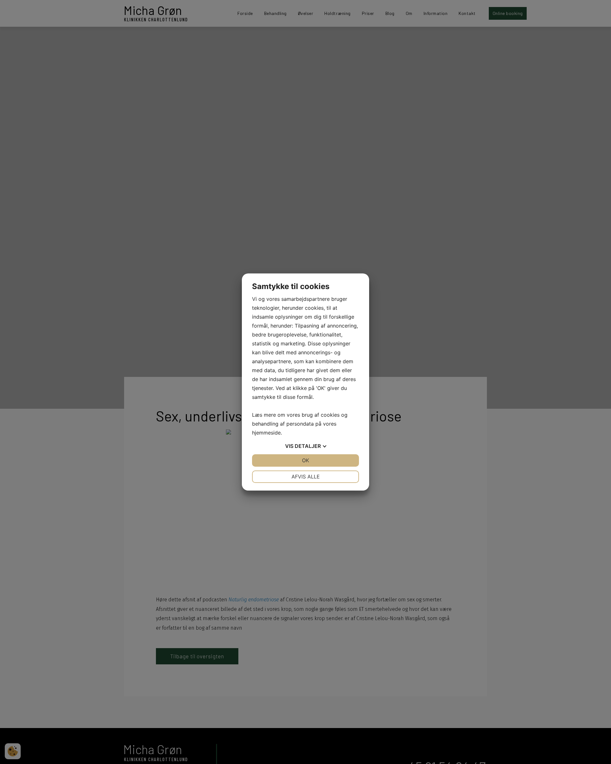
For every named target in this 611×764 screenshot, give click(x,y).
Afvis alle (305, 476)
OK (305, 460)
